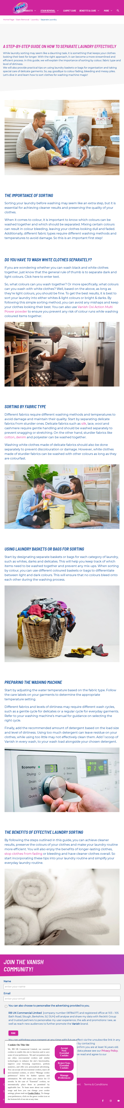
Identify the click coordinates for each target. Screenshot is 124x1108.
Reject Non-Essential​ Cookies (64, 1065)
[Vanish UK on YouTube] (118, 1100)
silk (83, 423)
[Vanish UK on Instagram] (110, 1100)
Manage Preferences (64, 1076)
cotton (10, 437)
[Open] (118, 11)
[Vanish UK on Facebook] (102, 1100)
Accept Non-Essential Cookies (64, 1052)
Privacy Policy (109, 1050)
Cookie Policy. (34, 1093)
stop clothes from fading (23, 854)
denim (21, 437)
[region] (41, 1071)
